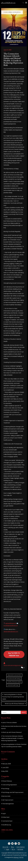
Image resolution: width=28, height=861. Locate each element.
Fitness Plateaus (7, 781)
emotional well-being (13, 678)
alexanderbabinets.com (11, 631)
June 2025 (5, 767)
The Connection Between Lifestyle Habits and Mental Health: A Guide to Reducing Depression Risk (12, 738)
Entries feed (5, 817)
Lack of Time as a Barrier (9, 722)
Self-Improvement (7, 800)
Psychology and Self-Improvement (12, 792)
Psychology (5, 788)
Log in (4, 813)
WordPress (23, 855)
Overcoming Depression (9, 785)
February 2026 (6, 764)
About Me (5, 847)
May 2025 (5, 771)
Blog (12, 847)
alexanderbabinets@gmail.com (13, 665)
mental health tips (12, 685)
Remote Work (6, 796)
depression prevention (14, 675)
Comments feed (7, 821)
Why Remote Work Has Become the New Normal (13, 727)
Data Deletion (20, 847)
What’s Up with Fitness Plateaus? (14, 704)
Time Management (8, 804)
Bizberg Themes (18, 857)
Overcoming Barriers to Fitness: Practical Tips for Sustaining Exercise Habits (13, 697)
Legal (7, 849)
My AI (13, 849)
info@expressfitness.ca (11, 625)
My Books (20, 849)
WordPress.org (6, 825)
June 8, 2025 (7, 50)
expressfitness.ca (10, 623)
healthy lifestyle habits (14, 682)
